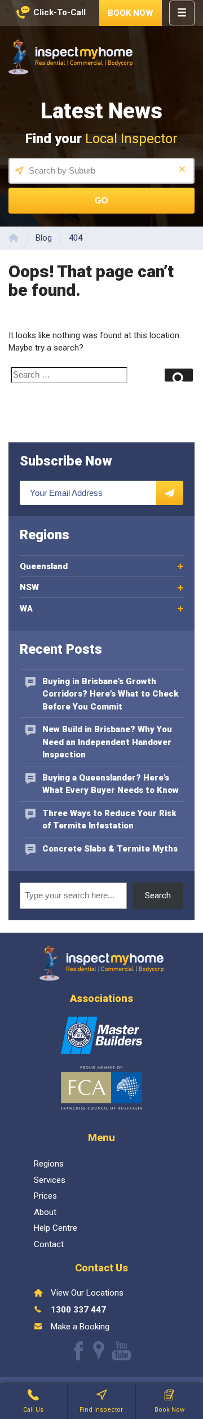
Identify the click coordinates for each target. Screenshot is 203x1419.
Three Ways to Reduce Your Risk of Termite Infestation (109, 819)
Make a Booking (80, 1327)
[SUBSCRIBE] (169, 493)
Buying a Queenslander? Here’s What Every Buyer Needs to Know (110, 784)
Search (158, 895)
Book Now (130, 13)
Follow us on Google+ (98, 1350)
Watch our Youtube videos (121, 1350)
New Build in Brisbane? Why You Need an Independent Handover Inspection (107, 742)
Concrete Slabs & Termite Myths (110, 849)
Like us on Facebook (79, 1350)
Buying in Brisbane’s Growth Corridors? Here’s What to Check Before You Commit (110, 694)
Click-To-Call (59, 12)
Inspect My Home (70, 56)
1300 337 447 (78, 1310)
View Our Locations (87, 1293)
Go (101, 200)
